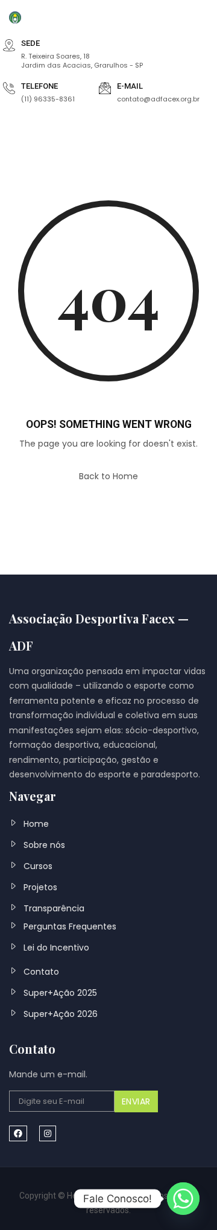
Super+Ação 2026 (61, 1014)
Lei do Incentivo (56, 948)
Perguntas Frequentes (70, 926)
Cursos (38, 866)
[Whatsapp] (183, 1198)
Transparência (54, 908)
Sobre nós (44, 845)
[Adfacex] (15, 16)
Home (36, 824)
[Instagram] (47, 1133)
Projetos (40, 887)
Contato (41, 972)
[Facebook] (18, 1133)
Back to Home (108, 476)
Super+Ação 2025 (60, 993)
